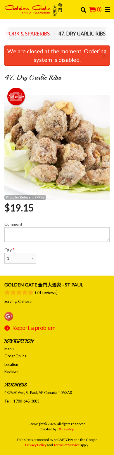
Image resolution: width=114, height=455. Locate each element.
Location (11, 364)
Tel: (21, 401)
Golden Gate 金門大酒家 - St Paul (43, 284)
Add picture (16, 96)
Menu (9, 349)
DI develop (66, 429)
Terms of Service (66, 445)
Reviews (11, 371)
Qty (9, 249)
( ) (98, 9)
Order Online (15, 356)
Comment (13, 224)
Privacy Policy (35, 445)
